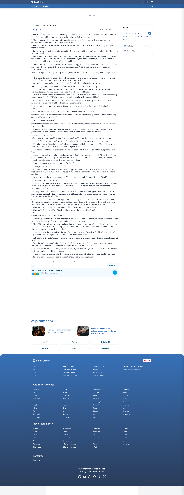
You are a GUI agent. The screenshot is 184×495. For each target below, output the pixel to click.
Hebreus (96, 441)
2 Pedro (125, 429)
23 (129, 39)
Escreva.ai (36, 460)
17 (141, 36)
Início (35, 366)
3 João (125, 438)
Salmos (65, 414)
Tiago (95, 444)
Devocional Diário (69, 370)
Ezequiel (96, 405)
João (34, 438)
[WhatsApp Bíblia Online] (89, 476)
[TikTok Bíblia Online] (99, 476)
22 (127, 39)
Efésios (65, 435)
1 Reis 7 (74, 349)
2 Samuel (36, 417)
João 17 (44, 342)
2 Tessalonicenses (69, 447)
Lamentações (97, 402)
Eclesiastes (97, 390)
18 (144, 36)
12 (127, 36)
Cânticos (96, 393)
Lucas (35, 435)
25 (135, 39)
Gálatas (65, 432)
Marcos (35, 432)
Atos (34, 441)
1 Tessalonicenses (69, 444)
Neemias (66, 405)
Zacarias (126, 411)
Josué (35, 405)
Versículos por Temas (70, 376)
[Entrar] (141, 2)
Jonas (125, 393)
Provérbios (67, 417)
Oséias (95, 411)
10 (39, 6)
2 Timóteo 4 (104, 349)
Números (36, 399)
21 (124, 39)
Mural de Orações (99, 366)
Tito (94, 435)
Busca (35, 376)
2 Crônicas (66, 399)
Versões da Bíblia (69, 366)
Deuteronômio (38, 402)
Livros (37, 25)
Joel (94, 414)
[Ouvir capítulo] (151, 6)
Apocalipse (127, 444)
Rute (34, 411)
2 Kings (43, 25)
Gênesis (36, 390)
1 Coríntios (37, 447)
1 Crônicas (66, 396)
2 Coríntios (67, 429)
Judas (125, 441)
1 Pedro (95, 447)
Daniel (95, 408)
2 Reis (65, 393)
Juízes (35, 408)
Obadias (126, 390)
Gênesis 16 (45, 349)
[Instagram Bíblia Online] (79, 476)
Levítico (35, 396)
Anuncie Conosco (99, 376)
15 (135, 36)
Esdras (65, 402)
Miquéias (126, 396)
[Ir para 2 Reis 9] (33, 265)
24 (132, 39)
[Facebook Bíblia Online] (94, 476)
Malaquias (126, 414)
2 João (125, 435)
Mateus (35, 429)
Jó (63, 411)
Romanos (36, 444)
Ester (65, 408)
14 (132, 36)
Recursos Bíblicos (69, 373)
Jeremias (96, 399)
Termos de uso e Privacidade (133, 366)
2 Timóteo (96, 432)
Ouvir (101, 29)
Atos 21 (74, 342)
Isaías (95, 396)
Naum (125, 399)
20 (150, 36)
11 (124, 36)
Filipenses (66, 438)
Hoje (34, 370)
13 (129, 36)
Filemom (96, 438)
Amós (95, 417)
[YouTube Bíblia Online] (84, 476)
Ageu (124, 408)
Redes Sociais (98, 373)
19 (147, 36)
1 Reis (65, 390)
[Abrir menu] (151, 2)
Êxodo (35, 393)
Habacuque (127, 402)
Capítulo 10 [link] (52, 25)
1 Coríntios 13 (104, 342)
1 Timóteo (96, 429)
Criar (109, 29)
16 (138, 36)
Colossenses (67, 441)
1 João (125, 432)
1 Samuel (36, 414)
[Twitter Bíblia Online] (104, 476)
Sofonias (126, 405)
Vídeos (95, 370)
